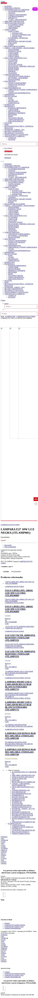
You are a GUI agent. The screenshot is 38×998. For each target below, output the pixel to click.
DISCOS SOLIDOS (14, 111)
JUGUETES (8, 123)
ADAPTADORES (13, 49)
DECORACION (13, 101)
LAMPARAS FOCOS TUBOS (25, 316)
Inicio (2, 316)
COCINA (11, 91)
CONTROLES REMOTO (16, 16)
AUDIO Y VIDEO (10, 29)
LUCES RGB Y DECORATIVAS (23, 830)
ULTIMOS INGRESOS (21, 817)
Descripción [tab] (7, 545)
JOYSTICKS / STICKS (15, 64)
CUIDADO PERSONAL (12, 74)
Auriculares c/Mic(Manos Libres (21, 34)
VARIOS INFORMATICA (16, 119)
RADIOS (11, 44)
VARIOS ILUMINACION (21, 833)
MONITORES (12, 114)
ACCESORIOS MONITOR (16, 11)
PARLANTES (12, 43)
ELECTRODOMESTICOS (12, 88)
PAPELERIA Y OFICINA (12, 8)
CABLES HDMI (13, 53)
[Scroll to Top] (1, 996)
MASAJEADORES (14, 79)
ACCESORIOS (13, 59)
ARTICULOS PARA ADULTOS (14, 23)
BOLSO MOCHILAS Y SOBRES (14, 46)
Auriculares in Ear (17, 33)
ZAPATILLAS (12, 86)
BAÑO (10, 98)
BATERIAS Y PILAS (14, 51)
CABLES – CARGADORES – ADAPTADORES (19, 48)
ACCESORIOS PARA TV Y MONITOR (16, 9)
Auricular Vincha (17, 36)
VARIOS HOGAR (13, 103)
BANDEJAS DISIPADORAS (17, 108)
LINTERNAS (17, 828)
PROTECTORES (13, 69)
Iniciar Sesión (8, 151)
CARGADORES (13, 54)
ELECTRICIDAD (9, 81)
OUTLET (27, 678)
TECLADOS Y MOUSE (15, 118)
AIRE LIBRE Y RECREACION (14, 21)
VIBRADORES (13, 28)
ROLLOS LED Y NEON (20, 832)
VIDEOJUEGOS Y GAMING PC (14, 136)
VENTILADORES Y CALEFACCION (16, 134)
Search (6, 303)
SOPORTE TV (12, 18)
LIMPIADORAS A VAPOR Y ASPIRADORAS (22, 89)
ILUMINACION (9, 104)
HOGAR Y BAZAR (10, 96)
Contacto (7, 923)
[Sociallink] (5, 893)
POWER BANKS (13, 68)
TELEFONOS (12, 73)
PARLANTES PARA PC (15, 121)
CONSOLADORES (14, 26)
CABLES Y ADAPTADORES (17, 14)
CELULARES (12, 63)
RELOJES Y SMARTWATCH (13, 131)
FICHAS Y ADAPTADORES (17, 83)
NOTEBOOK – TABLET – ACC (14, 129)
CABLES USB (12, 61)
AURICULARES (13, 31)
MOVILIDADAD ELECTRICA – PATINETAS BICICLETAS (22, 806)
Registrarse (7, 158)
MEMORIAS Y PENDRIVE (16, 113)
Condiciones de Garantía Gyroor (13, 926)
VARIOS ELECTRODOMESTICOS (19, 93)
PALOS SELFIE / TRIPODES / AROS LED (21, 66)
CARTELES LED (18, 825)
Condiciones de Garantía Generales (14, 925)
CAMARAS (12, 39)
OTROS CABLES (13, 56)
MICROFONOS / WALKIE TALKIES (19, 41)
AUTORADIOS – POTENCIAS (18, 38)
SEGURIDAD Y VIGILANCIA (14, 133)
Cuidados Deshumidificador (12, 928)
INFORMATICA (9, 106)
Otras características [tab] (10, 547)
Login (7, 623)
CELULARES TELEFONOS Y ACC (15, 58)
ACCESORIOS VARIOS (15, 24)
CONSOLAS (12, 138)
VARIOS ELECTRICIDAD (16, 84)
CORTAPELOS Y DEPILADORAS (19, 76)
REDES (10, 116)
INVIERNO (8, 6)
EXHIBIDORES (9, 94)
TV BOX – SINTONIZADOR (17, 19)
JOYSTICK (11, 139)
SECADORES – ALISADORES (18, 78)
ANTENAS (11, 13)
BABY (6, 124)
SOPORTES (12, 71)
